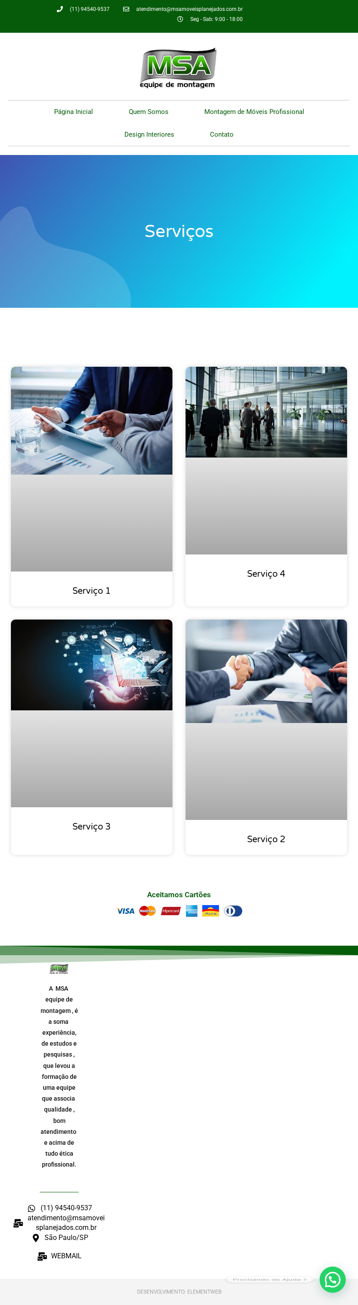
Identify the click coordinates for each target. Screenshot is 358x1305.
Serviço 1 (91, 591)
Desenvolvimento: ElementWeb (179, 1292)
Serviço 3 (91, 827)
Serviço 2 (266, 839)
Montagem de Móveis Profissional (254, 112)
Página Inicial (73, 112)
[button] (333, 1280)
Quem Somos (149, 112)
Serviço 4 (266, 574)
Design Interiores (149, 134)
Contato (222, 134)
